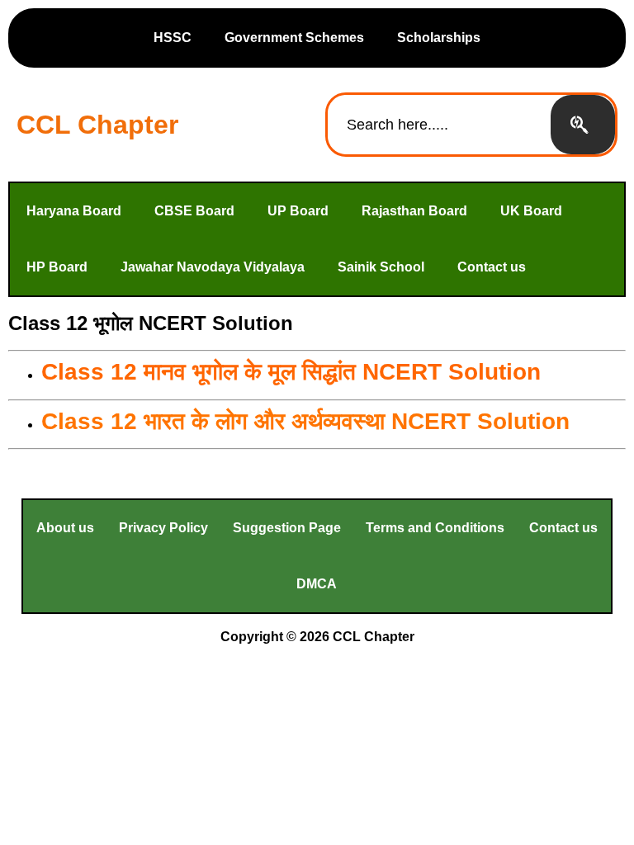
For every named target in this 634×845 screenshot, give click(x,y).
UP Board (298, 211)
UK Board (531, 211)
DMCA (316, 584)
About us (65, 528)
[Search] (583, 124)
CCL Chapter (97, 124)
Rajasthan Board (414, 211)
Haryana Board (73, 211)
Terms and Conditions (435, 528)
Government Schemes (294, 38)
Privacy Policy (163, 528)
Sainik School (381, 267)
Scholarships (438, 38)
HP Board (57, 267)
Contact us (491, 267)
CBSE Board (194, 211)
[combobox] (439, 124)
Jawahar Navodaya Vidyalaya (213, 267)
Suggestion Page (287, 528)
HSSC (173, 38)
